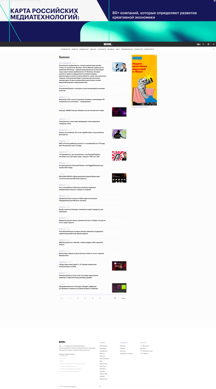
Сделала (93, 49)
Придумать (103, 348)
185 (115, 298)
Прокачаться (149, 49)
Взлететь (75, 49)
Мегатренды (103, 346)
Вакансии (123, 346)
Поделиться (84, 49)
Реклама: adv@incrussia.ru (67, 354)
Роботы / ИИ (138, 49)
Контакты (123, 351)
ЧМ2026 (102, 376)
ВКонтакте (145, 346)
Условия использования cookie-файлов (70, 369)
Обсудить (110, 49)
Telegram (145, 353)
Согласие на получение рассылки (68, 371)
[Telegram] (213, 44)
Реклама (122, 348)
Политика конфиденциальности (68, 366)
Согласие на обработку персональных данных (72, 363)
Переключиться (127, 49)
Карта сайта (62, 358)
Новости (62, 86)
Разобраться (65, 49)
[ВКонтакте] (203, 44)
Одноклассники (147, 351)
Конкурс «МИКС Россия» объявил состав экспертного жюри (81, 110)
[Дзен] (208, 44)
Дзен (144, 348)
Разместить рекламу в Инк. (140, 107)
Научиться (102, 49)
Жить (118, 49)
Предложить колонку (126, 353)
